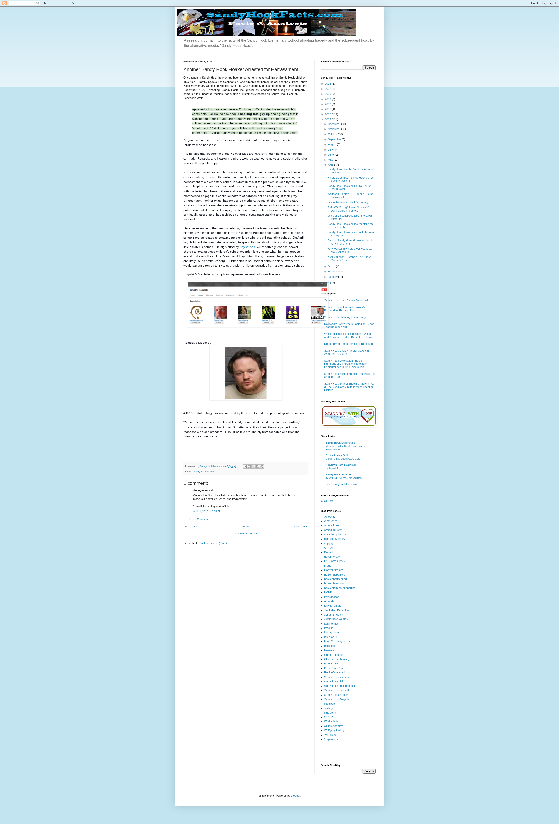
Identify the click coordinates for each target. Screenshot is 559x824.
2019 (328, 99)
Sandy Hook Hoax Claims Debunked (346, 300)
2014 (328, 283)
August (332, 144)
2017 (328, 109)
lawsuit (328, 628)
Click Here (327, 501)
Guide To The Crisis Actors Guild (343, 458)
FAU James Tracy (334, 561)
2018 (328, 104)
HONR (328, 592)
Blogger (295, 795)
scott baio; (330, 703)
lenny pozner (332, 632)
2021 (328, 88)
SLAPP (328, 717)
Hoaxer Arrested (333, 570)
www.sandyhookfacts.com (342, 484)
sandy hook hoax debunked (340, 685)
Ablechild (329, 516)
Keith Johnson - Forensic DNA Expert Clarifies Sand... (349, 258)
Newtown (329, 650)
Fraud (327, 565)
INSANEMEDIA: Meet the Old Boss (344, 478)
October (333, 134)
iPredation (330, 601)
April (331, 165)
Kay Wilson (247, 247)
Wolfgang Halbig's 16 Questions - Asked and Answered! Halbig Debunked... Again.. (349, 335)
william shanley (333, 726)
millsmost (329, 645)
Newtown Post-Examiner (341, 465)
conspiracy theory (334, 538)
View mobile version (246, 533)
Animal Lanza (332, 525)
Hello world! (332, 468)
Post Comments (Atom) (213, 543)
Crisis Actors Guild (337, 455)
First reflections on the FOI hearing (348, 202)
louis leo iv (330, 636)
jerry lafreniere (333, 605)
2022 (328, 83)
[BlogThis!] (249, 466)
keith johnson (332, 623)
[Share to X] (253, 466)
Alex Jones (330, 521)
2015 (328, 119)
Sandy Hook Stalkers (204, 471)
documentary (332, 556)
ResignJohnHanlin (335, 672)
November (334, 129)
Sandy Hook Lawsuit (336, 690)
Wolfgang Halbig (334, 730)
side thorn (330, 712)
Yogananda (331, 739)
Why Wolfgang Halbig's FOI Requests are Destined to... (350, 250)
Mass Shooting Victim (337, 641)
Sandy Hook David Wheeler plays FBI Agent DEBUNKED (346, 352)
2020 (328, 93)
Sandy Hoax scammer (337, 677)
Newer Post (191, 526)
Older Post (300, 526)
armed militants (333, 530)
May (331, 159)
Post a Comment (199, 519)
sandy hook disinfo (335, 681)
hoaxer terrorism (334, 583)
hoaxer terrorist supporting (339, 588)
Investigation (331, 596)
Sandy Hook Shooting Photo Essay (345, 317)
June (331, 154)
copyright (329, 543)
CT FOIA (329, 547)
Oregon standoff (333, 654)
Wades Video (332, 721)
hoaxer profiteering (335, 579)
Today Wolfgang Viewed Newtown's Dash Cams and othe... (349, 209)
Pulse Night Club (334, 668)
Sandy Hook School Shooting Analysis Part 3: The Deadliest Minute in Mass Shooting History (349, 387)
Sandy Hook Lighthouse (340, 442)
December (334, 124)
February (333, 271)
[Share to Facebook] (257, 466)
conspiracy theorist (335, 534)
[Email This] (245, 466)
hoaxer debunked (334, 574)
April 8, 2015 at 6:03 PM (207, 511)
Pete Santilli (331, 663)
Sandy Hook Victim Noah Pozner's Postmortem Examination (344, 309)
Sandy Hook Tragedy (336, 699)
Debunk (329, 552)
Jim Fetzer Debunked (337, 610)
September (335, 139)
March (332, 266)
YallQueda (330, 735)
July (330, 149)
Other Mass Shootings (337, 659)
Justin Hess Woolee (336, 619)
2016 (328, 114)
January (333, 276)
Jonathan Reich (333, 614)
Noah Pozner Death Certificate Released (348, 343)
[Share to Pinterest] (262, 466)
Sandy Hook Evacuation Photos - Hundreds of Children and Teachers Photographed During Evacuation (345, 364)
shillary (328, 708)
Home (246, 526)
